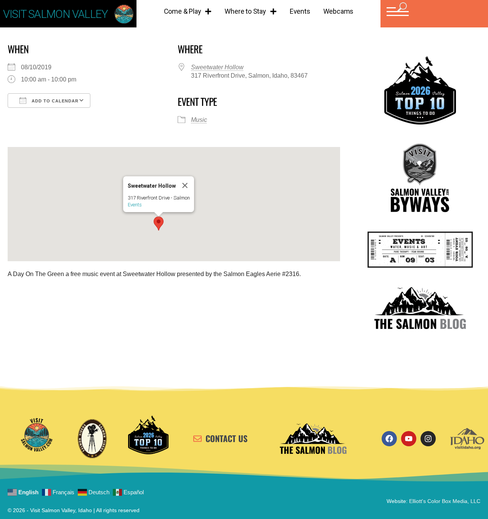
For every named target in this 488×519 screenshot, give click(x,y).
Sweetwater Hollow (217, 67)
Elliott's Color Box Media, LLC (444, 501)
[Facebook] (389, 438)
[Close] (185, 185)
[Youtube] (408, 438)
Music (199, 120)
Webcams (338, 11)
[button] (396, 11)
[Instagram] (428, 438)
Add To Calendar (54, 101)
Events (300, 11)
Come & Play (182, 11)
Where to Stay (245, 11)
